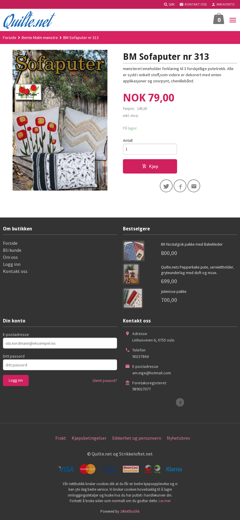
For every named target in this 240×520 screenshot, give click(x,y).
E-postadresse (16, 334)
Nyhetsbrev (178, 438)
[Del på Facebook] (180, 185)
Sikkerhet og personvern (136, 438)
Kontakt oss (15, 271)
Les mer (165, 500)
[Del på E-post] (193, 185)
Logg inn (11, 264)
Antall (128, 140)
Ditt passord (14, 356)
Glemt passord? (104, 380)
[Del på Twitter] (166, 185)
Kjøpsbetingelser (89, 438)
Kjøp (153, 166)
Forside (9, 37)
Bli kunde (12, 250)
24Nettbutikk (130, 511)
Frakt (60, 438)
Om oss (10, 257)
